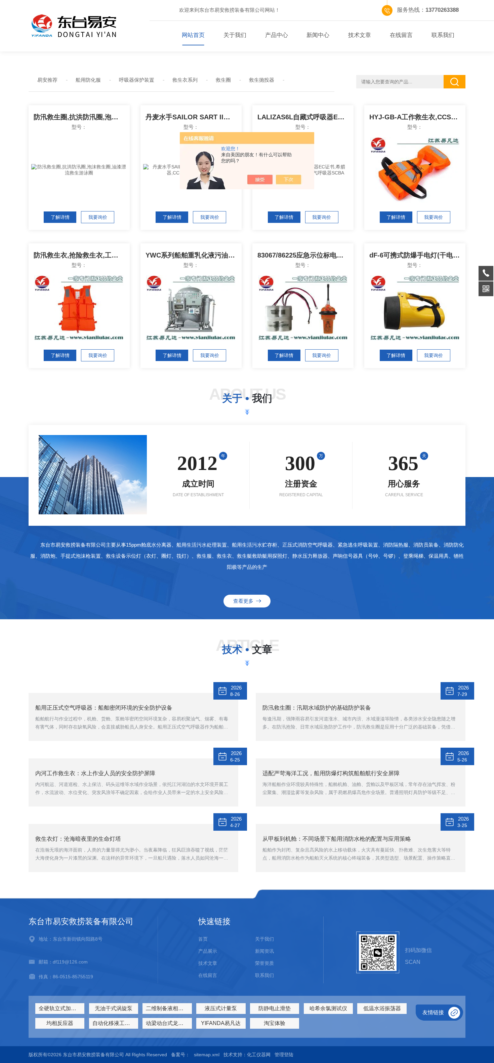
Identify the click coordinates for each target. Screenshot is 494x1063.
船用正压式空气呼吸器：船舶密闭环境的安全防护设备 (103, 708)
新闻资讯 (264, 951)
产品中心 (276, 35)
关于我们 (234, 35)
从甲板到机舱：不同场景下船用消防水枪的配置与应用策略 (336, 839)
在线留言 (401, 35)
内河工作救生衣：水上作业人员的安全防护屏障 (95, 773)
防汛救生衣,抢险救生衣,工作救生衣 (82, 255)
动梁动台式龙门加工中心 (169, 1023)
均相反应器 (59, 1023)
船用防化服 (88, 80)
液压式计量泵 (221, 1008)
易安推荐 (47, 80)
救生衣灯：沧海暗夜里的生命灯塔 (78, 839)
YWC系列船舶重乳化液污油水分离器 (194, 255)
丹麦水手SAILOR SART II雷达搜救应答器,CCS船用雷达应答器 (194, 117)
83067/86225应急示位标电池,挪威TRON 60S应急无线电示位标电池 (305, 255)
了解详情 (60, 217)
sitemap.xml (206, 1054)
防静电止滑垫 (274, 1008)
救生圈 (223, 80)
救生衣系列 (185, 80)
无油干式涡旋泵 (113, 1008)
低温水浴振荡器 (382, 1008)
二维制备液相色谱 (167, 1008)
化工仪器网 (259, 1054)
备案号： (180, 1054)
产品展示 (207, 951)
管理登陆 (284, 1054)
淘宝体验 (274, 1023)
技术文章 (359, 35)
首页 (203, 939)
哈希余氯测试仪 (328, 1008)
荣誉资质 (264, 963)
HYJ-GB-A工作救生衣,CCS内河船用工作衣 (417, 117)
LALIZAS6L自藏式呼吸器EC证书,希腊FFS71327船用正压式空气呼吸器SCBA (305, 117)
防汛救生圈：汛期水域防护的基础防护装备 (316, 708)
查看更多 (244, 601)
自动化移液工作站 (113, 1023)
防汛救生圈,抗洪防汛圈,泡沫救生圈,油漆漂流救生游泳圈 (82, 117)
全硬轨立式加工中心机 (61, 1008)
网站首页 (193, 35)
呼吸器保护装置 (136, 80)
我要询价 (97, 217)
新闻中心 (317, 35)
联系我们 (442, 35)
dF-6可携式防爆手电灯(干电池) (415, 255)
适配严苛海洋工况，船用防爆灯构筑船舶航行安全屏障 (331, 773)
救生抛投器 (261, 80)
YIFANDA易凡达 (221, 1023)
